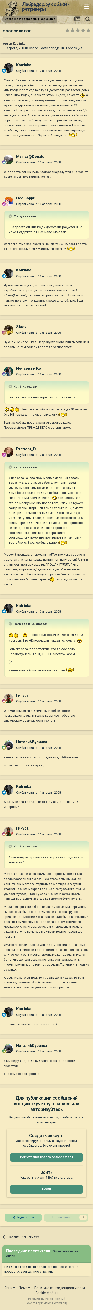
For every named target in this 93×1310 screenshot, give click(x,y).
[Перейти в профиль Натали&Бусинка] (8, 745)
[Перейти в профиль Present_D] (8, 452)
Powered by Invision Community (46, 1303)
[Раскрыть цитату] (11, 216)
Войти (46, 1189)
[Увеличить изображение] (82, 95)
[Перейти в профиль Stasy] (8, 330)
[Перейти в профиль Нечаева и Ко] (8, 371)
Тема (23, 1288)
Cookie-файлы (47, 1293)
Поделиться (24, 1217)
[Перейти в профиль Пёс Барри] (8, 201)
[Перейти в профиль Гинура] (8, 698)
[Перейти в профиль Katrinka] (8, 68)
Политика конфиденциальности (59, 1288)
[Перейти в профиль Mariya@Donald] (8, 159)
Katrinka (19, 43)
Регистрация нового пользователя (46, 1157)
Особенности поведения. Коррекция (55, 48)
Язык (9, 1288)
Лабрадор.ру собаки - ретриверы (45, 6)
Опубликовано (38, 71)
